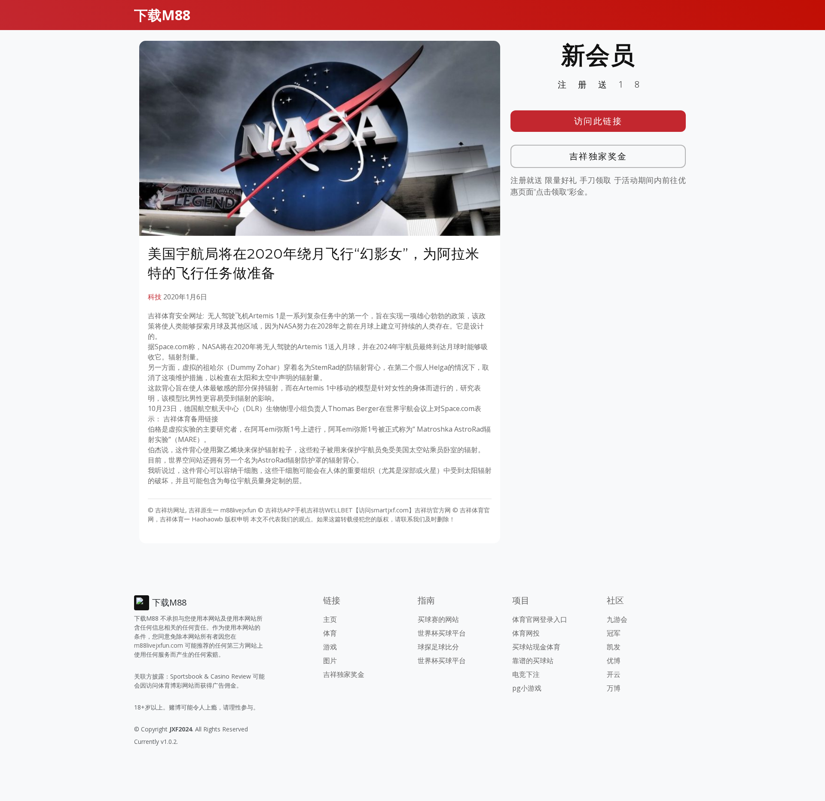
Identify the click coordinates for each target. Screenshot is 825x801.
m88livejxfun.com (158, 645)
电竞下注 (526, 674)
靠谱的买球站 (532, 660)
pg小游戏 (526, 688)
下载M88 (162, 15)
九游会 (617, 619)
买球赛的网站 (438, 619)
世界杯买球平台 (442, 633)
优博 (613, 660)
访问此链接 (598, 121)
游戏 (330, 647)
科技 (155, 297)
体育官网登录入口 (539, 619)
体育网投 (526, 633)
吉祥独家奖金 (598, 156)
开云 (613, 674)
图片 (330, 660)
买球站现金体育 (536, 647)
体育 (330, 633)
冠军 (613, 633)
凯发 (613, 647)
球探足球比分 (438, 647)
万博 (613, 688)
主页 (330, 619)
